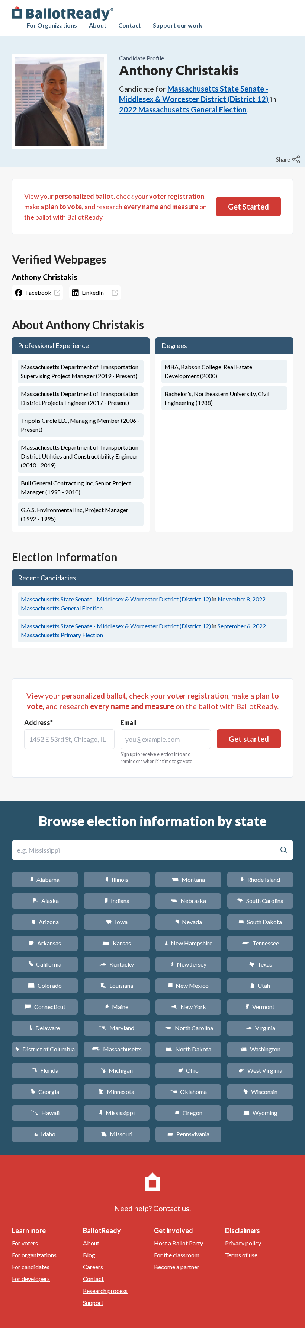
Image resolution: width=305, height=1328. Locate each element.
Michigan (116, 1070)
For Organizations (52, 25)
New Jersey (188, 964)
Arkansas (45, 942)
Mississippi (117, 1112)
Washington (260, 1049)
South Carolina (260, 900)
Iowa (117, 921)
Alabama (45, 879)
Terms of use (241, 1254)
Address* (38, 722)
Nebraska (188, 900)
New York (188, 1006)
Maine (116, 1006)
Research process (105, 1290)
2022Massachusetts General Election (183, 109)
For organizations (34, 1254)
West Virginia (260, 1070)
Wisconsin (260, 1091)
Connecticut (44, 1006)
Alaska (45, 900)
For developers (31, 1278)
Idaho (44, 1133)
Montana (188, 879)
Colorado (45, 985)
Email (129, 722)
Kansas (116, 942)
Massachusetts (117, 1049)
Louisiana (116, 985)
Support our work (177, 25)
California (44, 964)
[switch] (289, 159)
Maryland (116, 1027)
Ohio (188, 1070)
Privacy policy (243, 1242)
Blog (89, 1254)
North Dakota (188, 1049)
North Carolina (188, 1027)
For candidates (30, 1266)
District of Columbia (45, 1049)
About (97, 25)
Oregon (188, 1112)
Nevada (188, 921)
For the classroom (176, 1254)
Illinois (116, 879)
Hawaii (45, 1112)
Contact (129, 25)
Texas (260, 964)
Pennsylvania (188, 1133)
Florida (45, 1070)
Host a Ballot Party (178, 1242)
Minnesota (116, 1091)
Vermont (260, 1006)
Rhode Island (260, 879)
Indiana (116, 900)
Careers (93, 1266)
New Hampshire (188, 942)
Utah (260, 985)
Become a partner (176, 1266)
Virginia (260, 1027)
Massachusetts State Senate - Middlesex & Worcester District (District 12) (116, 599)
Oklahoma (188, 1091)
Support (93, 1302)
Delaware (45, 1027)
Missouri (116, 1133)
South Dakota (260, 921)
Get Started (248, 206)
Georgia (45, 1091)
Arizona (45, 921)
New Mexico (188, 985)
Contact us (171, 1208)
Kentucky (116, 964)
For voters (25, 1242)
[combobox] (69, 739)
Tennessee (260, 942)
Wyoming (260, 1112)
